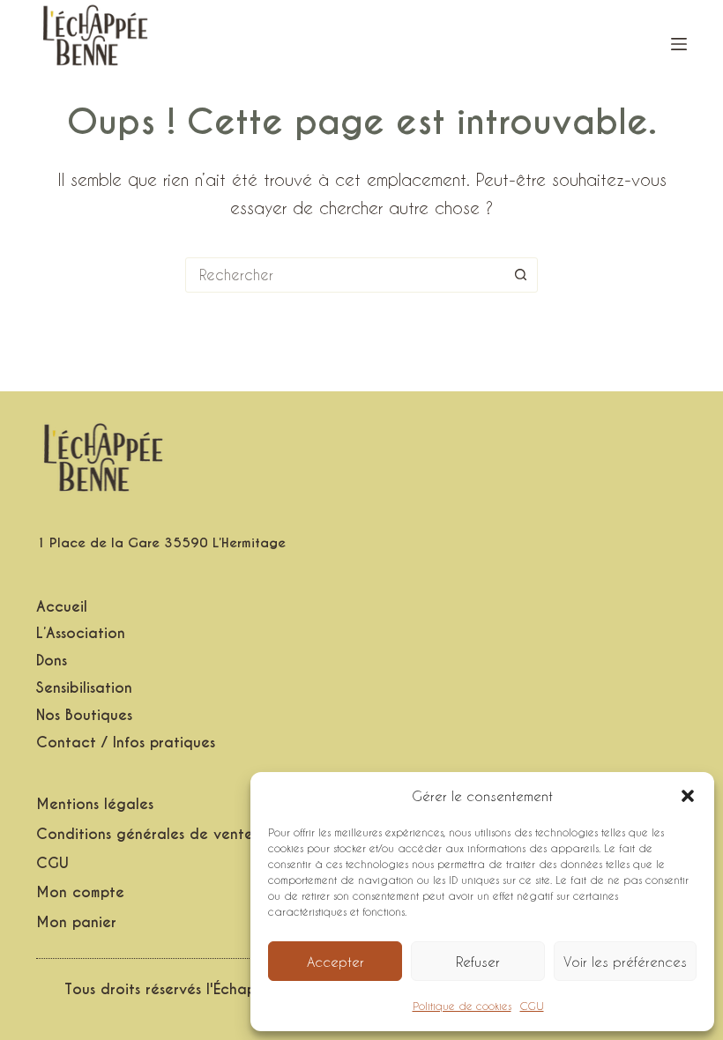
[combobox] (344, 275)
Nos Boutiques (84, 715)
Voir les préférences (625, 961)
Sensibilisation (84, 688)
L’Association (80, 634)
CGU (532, 1005)
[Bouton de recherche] (520, 275)
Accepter (335, 961)
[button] (688, 796)
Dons (51, 661)
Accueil (61, 607)
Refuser (478, 961)
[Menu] (679, 44)
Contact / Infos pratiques (125, 743)
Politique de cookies (462, 1005)
